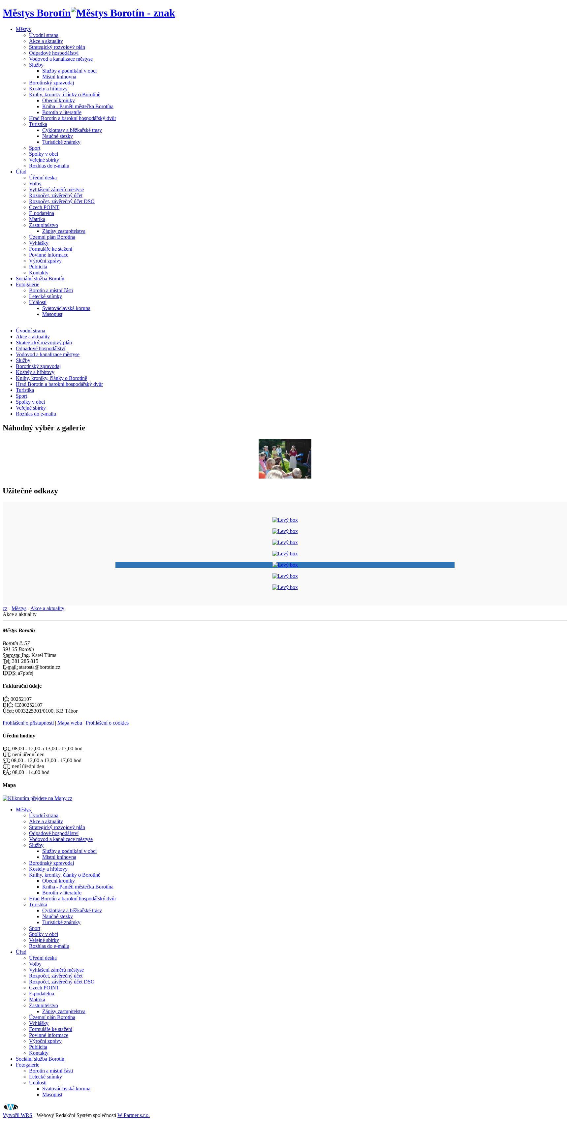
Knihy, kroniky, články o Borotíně (64, 94)
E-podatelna (41, 213)
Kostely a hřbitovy (48, 88)
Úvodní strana (43, 35)
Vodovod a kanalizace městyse (61, 59)
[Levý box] (285, 520)
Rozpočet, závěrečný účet (55, 195)
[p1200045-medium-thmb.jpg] (285, 477)
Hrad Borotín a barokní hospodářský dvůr (72, 118)
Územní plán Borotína (52, 237)
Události (38, 302)
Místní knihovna (59, 76)
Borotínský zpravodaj (51, 82)
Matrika (37, 219)
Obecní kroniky (58, 100)
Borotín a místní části (51, 290)
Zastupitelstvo (43, 225)
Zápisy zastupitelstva (63, 231)
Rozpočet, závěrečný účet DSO (62, 201)
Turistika (38, 124)
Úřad (21, 171)
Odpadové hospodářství (54, 53)
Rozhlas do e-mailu (49, 166)
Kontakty (38, 272)
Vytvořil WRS (17, 1115)
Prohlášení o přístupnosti (28, 723)
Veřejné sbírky (44, 160)
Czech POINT (44, 207)
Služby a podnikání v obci (69, 71)
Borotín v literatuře (61, 112)
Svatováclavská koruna (66, 308)
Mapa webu (69, 723)
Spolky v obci (43, 154)
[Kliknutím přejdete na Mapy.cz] (37, 798)
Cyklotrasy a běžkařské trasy (72, 130)
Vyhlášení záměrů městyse (56, 189)
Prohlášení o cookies (107, 723)
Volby (35, 183)
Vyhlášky (38, 243)
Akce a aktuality (46, 41)
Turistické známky (61, 142)
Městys (23, 29)
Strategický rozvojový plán (57, 47)
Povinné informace (48, 255)
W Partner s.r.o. (133, 1115)
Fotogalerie (27, 284)
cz (5, 608)
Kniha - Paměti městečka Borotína (77, 106)
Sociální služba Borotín (40, 278)
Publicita (38, 266)
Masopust (52, 314)
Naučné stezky (57, 136)
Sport (34, 148)
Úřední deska (43, 177)
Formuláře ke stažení (50, 249)
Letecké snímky (45, 296)
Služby (36, 65)
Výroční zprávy (45, 261)
